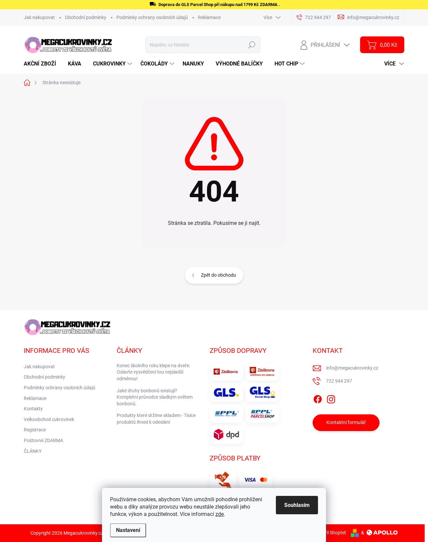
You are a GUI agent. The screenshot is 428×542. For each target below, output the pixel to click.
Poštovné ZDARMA (43, 440)
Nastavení (128, 530)
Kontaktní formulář (346, 422)
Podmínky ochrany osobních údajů (152, 17)
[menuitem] (42, 64)
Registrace (35, 429)
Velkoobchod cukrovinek (49, 419)
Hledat (252, 44)
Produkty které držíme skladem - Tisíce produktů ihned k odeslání (156, 419)
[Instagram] (331, 398)
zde (219, 514)
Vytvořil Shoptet (329, 532)
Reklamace (209, 17)
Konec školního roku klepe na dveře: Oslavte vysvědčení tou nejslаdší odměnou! (153, 372)
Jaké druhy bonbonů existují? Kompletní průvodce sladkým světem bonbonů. (155, 397)
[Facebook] (318, 398)
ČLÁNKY (32, 451)
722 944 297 (339, 381)
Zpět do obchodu (218, 275)
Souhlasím (297, 505)
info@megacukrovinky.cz (352, 368)
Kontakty (33, 408)
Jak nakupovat (39, 17)
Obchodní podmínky (85, 17)
